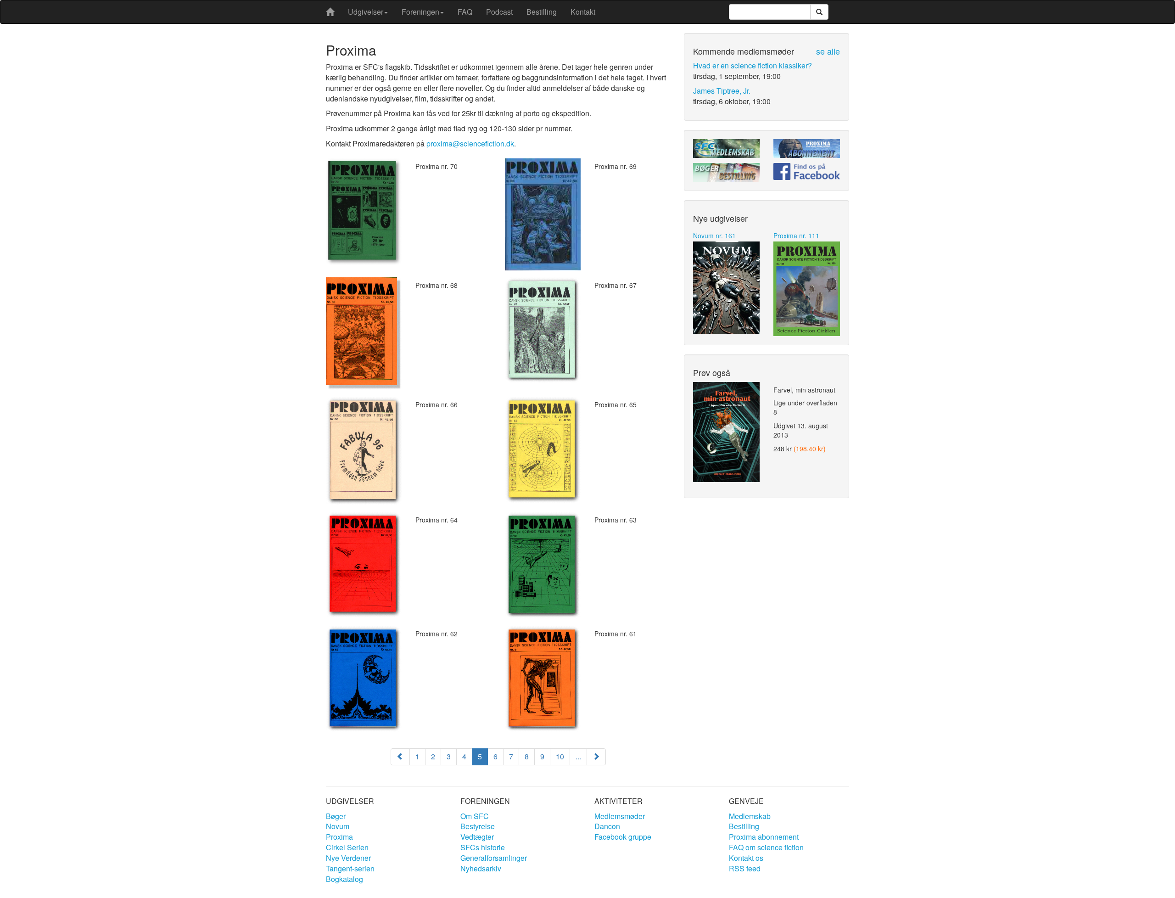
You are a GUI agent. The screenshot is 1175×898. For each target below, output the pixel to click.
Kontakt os (746, 858)
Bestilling (541, 11)
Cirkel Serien (347, 847)
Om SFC (474, 816)
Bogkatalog (344, 879)
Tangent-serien (350, 868)
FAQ (465, 11)
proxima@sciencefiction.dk (470, 143)
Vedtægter (477, 836)
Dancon (607, 826)
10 (560, 756)
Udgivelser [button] (365, 11)
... (578, 756)
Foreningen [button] (420, 11)
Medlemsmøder (619, 816)
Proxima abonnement (764, 836)
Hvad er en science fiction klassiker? (752, 65)
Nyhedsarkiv (480, 868)
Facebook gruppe (622, 836)
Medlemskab (750, 816)
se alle (828, 51)
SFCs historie (482, 847)
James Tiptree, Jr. (721, 90)
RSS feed (745, 868)
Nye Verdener (348, 858)
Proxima (339, 836)
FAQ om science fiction (766, 847)
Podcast (499, 11)
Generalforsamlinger (493, 858)
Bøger (336, 816)
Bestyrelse (477, 826)
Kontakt (583, 11)
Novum (337, 826)
